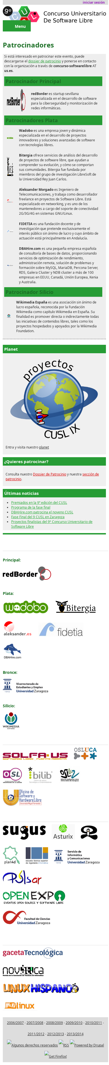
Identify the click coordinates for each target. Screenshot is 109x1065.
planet (44, 447)
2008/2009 (54, 1022)
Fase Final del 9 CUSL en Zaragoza (38, 517)
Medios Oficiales (19, 938)
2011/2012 (36, 1034)
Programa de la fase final (30, 507)
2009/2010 (74, 1022)
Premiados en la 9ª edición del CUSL (39, 502)
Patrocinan (14, 544)
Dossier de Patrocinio (49, 474)
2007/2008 (35, 1022)
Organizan (13, 738)
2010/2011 (93, 1022)
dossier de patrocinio (44, 61)
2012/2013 (55, 1034)
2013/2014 (75, 1034)
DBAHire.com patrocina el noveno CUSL (42, 512)
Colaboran (13, 815)
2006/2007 (15, 1022)
